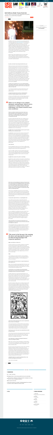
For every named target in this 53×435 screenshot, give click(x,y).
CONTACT (23, 424)
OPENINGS (26, 424)
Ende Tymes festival (20, 42)
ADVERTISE (32, 424)
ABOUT (20, 424)
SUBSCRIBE (29, 424)
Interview (31, 17)
